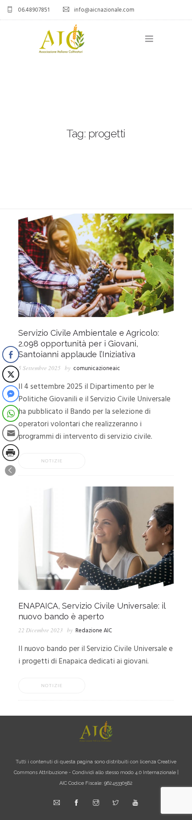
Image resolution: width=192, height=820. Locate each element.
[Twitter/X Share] (10, 374)
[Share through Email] (10, 432)
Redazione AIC (93, 630)
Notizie (52, 460)
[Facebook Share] (10, 354)
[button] (10, 470)
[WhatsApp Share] (10, 413)
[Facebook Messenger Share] (10, 393)
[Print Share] (10, 452)
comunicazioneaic (96, 368)
